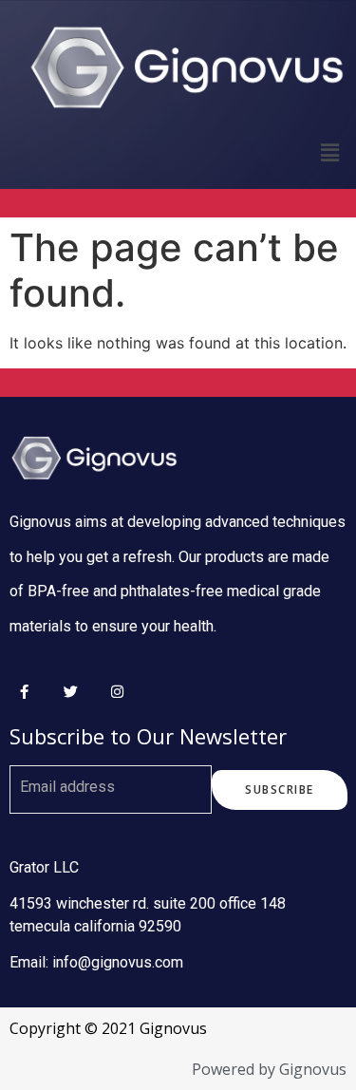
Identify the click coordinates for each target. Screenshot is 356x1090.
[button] (279, 790)
